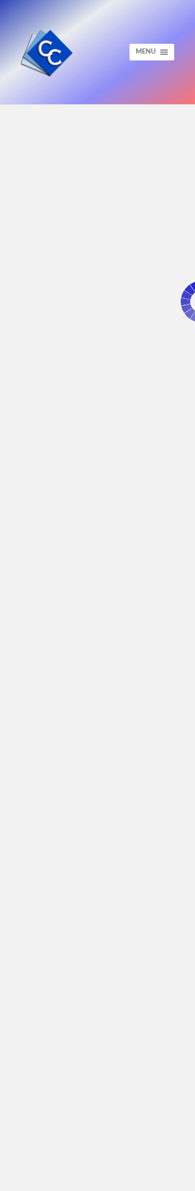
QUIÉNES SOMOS (61, 1021)
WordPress (133, 1174)
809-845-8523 (59, 910)
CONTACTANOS (59, 1048)
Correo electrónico (69, 686)
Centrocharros (62, 1174)
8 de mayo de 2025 (47, 265)
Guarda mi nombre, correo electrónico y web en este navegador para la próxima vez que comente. (96, 794)
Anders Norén (97, 1183)
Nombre (43, 633)
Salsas (32, 281)
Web (31, 733)
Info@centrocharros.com (80, 918)
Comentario (52, 514)
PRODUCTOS (55, 1035)
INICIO (45, 1007)
